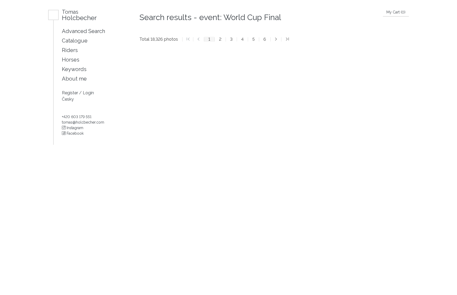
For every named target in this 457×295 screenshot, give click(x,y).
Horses (70, 60)
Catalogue (75, 41)
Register (70, 92)
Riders (70, 50)
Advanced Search (83, 31)
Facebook (75, 133)
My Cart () (395, 12)
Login (88, 92)
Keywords (74, 69)
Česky (68, 99)
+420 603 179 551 (77, 117)
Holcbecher (79, 15)
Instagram (74, 128)
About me (74, 79)
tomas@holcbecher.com (83, 122)
